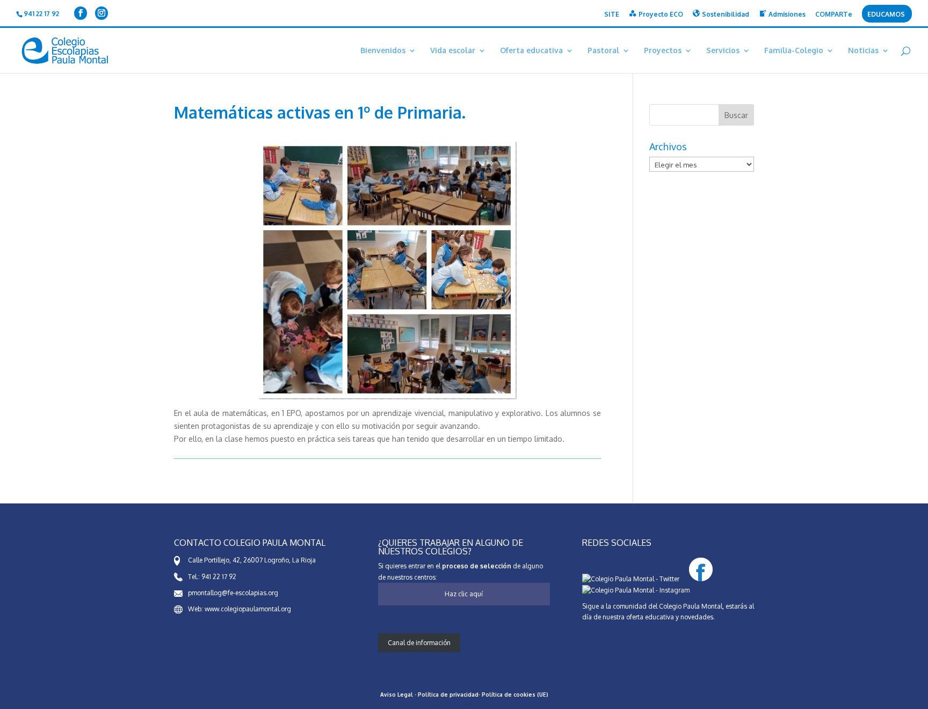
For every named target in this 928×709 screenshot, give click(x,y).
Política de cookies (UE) (515, 694)
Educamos (886, 14)
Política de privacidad (448, 694)
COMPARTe (833, 14)
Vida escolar (452, 51)
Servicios (723, 51)
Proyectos (663, 51)
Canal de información (419, 643)
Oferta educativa (531, 51)
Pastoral (603, 51)
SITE (611, 14)
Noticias (863, 51)
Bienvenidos (382, 51)
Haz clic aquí (464, 594)
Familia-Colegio (793, 51)
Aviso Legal (396, 694)
